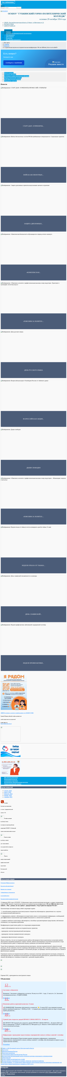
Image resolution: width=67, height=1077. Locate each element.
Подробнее (6, 1044)
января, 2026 (8, 795)
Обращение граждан (10, 81)
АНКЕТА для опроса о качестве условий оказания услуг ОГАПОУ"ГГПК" (17, 712)
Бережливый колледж (10, 779)
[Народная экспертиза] (8, 1053)
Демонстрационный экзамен (12, 77)
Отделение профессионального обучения (16, 76)
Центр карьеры (8, 73)
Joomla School (11, 1074)
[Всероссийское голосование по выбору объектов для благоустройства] (22, 1061)
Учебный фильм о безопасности (8, 892)
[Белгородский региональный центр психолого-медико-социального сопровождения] (26, 1056)
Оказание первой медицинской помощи (9, 898)
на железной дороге (5, 895)
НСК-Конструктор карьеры (12, 79)
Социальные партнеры (11, 780)
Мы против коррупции (11, 777)
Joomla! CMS (4, 1072)
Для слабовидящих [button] (8, 2)
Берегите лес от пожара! (6, 889)
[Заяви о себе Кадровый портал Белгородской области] (17, 1048)
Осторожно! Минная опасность (7, 882)
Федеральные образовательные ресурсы (16, 782)
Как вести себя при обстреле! (7, 886)
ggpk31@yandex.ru (9, 25)
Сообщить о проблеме (14, 63)
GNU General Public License (53, 1072)
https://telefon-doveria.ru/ (6, 723)
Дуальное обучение (10, 74)
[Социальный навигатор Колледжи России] (14, 1054)
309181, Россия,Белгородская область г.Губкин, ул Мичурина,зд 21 (24, 22)
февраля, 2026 (8, 794)
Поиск (3, 6)
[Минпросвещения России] (9, 1051)
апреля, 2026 (8, 790)
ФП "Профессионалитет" (13, 39)
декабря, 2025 (8, 797)
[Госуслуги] (4, 1050)
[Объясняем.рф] (6, 1057)
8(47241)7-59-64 (9, 24)
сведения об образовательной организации (18, 33)
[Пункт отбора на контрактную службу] (13, 1059)
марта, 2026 (7, 792)
